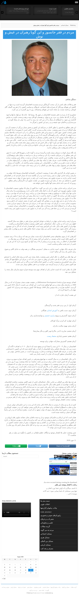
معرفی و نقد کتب (46, 549)
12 (15, 567)
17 (4, 570)
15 (30, 567)
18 (9, 570)
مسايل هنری (45, 537)
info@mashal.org (49, 592)
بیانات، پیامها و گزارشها (48, 508)
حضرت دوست (52, 8)
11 (9, 567)
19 (15, 570)
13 (20, 567)
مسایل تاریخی (45, 545)
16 (36, 567)
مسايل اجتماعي (64, 25)
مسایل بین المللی (46, 541)
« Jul (3, 579)
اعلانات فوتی (45, 504)
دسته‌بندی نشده (46, 512)
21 (25, 570)
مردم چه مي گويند (47, 530)
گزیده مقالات (45, 526)
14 (25, 567)
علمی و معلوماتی (46, 523)
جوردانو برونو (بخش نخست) (21, 8)
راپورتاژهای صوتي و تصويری (50, 515)
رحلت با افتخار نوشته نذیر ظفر (66, 485)
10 (4, 567)
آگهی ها (47, 590)
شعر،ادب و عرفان (47, 519)
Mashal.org (72, 25)
